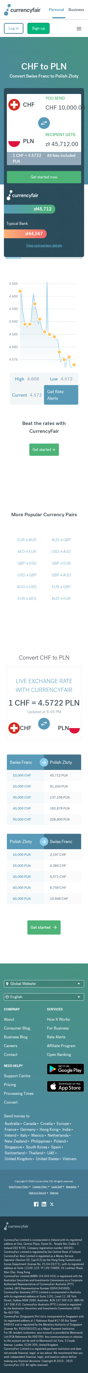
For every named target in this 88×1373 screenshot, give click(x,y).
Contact (10, 1054)
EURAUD (26, 539)
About (9, 1019)
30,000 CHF (22, 797)
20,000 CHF (22, 786)
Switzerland (15, 1153)
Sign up (38, 28)
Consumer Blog (17, 1028)
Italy (23, 1135)
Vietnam (70, 1158)
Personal (56, 9)
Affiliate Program (61, 1045)
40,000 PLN (22, 887)
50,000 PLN (22, 898)
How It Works (58, 1019)
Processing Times (18, 1093)
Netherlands (58, 1135)
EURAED (27, 598)
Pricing (10, 1084)
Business (76, 9)
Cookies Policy (40, 1186)
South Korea (36, 1147)
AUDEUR (61, 598)
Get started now (44, 177)
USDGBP (27, 575)
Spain (56, 1147)
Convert (11, 1102)
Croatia (46, 1123)
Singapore (13, 1147)
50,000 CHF (22, 819)
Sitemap (54, 1192)
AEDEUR (27, 551)
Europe (63, 1123)
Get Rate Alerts (55, 395)
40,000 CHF (22, 808)
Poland (60, 1141)
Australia (12, 1123)
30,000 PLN (22, 876)
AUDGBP (61, 539)
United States (47, 1158)
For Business (58, 1028)
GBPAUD (61, 575)
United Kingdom (18, 1158)
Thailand (36, 1153)
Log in (14, 28)
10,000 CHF (22, 775)
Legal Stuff (56, 1186)
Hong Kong (49, 1129)
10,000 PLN (22, 854)
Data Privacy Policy (19, 1186)
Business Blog (15, 1037)
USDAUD (61, 551)
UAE (51, 1153)
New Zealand (16, 1141)
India (66, 1129)
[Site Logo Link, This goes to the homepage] (22, 10)
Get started (44, 449)
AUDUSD (27, 586)
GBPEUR (61, 563)
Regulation (71, 1186)
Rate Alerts (56, 1037)
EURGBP (61, 586)
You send (55, 98)
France (10, 1129)
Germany (28, 1129)
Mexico (37, 1135)
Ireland (10, 1135)
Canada (29, 1123)
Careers (10, 1045)
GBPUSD (27, 563)
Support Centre (17, 1075)
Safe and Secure (37, 1192)
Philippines (40, 1141)
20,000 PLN (22, 865)
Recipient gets (60, 134)
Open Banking (59, 1054)
